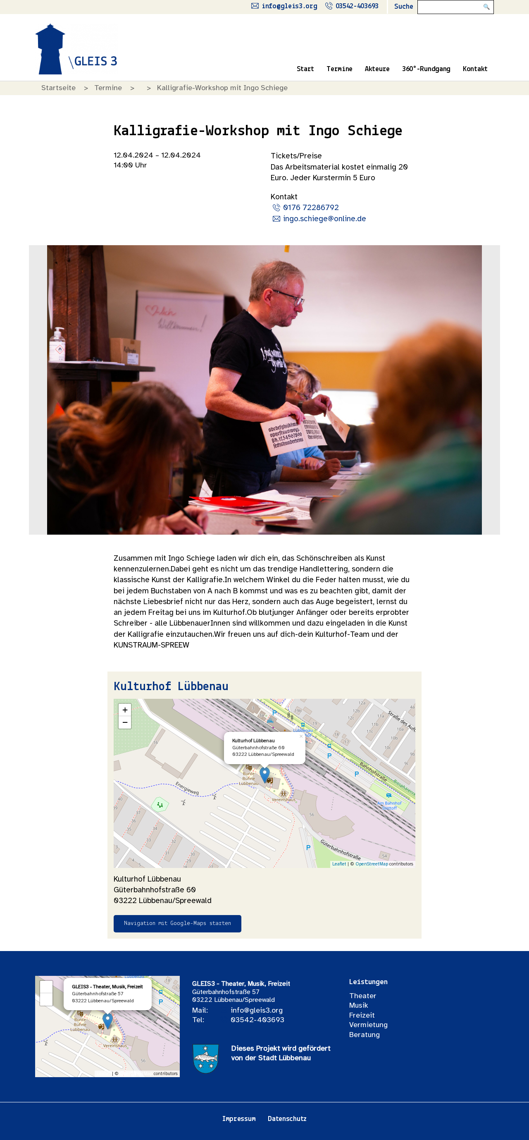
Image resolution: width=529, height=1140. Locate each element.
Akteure (377, 69)
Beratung (364, 1035)
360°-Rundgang (426, 69)
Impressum (238, 1119)
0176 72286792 (311, 208)
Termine (339, 69)
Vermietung (368, 1025)
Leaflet (339, 864)
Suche (403, 7)
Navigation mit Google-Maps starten (177, 923)
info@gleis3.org (289, 6)
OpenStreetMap (371, 864)
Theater (362, 996)
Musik (358, 1006)
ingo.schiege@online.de (324, 219)
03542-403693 (357, 6)
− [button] (125, 722)
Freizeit (362, 1016)
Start (306, 69)
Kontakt (475, 69)
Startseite (58, 88)
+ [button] (125, 710)
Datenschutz (287, 1119)
